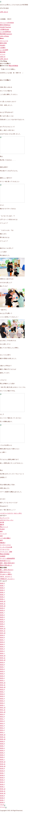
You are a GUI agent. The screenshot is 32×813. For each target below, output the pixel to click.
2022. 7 (2, 691)
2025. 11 (2, 603)
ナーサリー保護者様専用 (7, 558)
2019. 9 (2, 768)
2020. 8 (2, 743)
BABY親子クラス (5, 560)
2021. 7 (2, 719)
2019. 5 (2, 777)
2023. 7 (2, 667)
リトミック (3, 533)
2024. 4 (2, 646)
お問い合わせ (4, 12)
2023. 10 (2, 660)
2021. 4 (2, 725)
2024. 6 (2, 642)
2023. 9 (2, 662)
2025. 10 (2, 606)
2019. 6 (2, 775)
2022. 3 (2, 701)
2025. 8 (2, 610)
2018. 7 (2, 800)
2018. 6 (2, 802)
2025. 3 (2, 621)
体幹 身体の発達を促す (7, 563)
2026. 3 (2, 594)
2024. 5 (2, 644)
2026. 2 (2, 597)
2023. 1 (2, 680)
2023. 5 (2, 671)
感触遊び (2, 542)
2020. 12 (2, 734)
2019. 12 (2, 761)
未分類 (2, 522)
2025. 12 (2, 601)
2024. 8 (2, 637)
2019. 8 (2, 771)
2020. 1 (2, 759)
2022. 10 (2, 687)
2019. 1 (2, 786)
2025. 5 (2, 617)
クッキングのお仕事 (6, 547)
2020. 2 (2, 757)
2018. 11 (2, 791)
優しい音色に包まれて (6, 569)
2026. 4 (2, 592)
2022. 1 (2, 705)
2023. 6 (2, 669)
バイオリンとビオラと (6, 513)
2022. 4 (2, 698)
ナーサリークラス (5, 545)
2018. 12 (2, 789)
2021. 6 (2, 721)
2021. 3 (2, 728)
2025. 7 (2, 612)
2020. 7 (2, 746)
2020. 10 (2, 739)
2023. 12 (2, 655)
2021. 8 (2, 716)
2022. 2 (2, 703)
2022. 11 (2, 685)
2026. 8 (2, 583)
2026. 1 (2, 599)
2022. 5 (2, 696)
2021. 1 (2, 732)
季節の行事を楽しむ (6, 565)
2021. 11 (2, 709)
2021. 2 (2, 730)
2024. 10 (2, 633)
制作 (1, 531)
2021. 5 (2, 723)
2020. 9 (2, 741)
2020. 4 (2, 752)
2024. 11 (2, 630)
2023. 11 (2, 658)
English (2, 529)
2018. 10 (2, 793)
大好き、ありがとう (6, 576)
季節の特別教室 (13, 65)
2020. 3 (2, 755)
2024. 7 (2, 640)
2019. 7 (2, 773)
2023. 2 (2, 678)
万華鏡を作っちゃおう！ (7, 579)
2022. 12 (2, 682)
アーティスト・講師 (6, 551)
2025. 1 (2, 626)
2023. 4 (2, 673)
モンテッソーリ (4, 518)
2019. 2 (2, 784)
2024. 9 (2, 635)
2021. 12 (2, 707)
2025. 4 (2, 619)
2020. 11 (2, 737)
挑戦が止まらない (5, 572)
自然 (1, 536)
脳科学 (2, 524)
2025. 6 (2, 615)
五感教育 (2, 556)
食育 (1, 540)
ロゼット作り (18, 513)
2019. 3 (2, 782)
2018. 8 (2, 798)
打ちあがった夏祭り (6, 574)
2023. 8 (2, 664)
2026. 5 (2, 590)
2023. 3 (2, 676)
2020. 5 (2, 750)
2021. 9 (2, 714)
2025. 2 (2, 624)
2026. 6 (2, 588)
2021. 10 (2, 712)
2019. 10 (2, 766)
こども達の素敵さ (5, 538)
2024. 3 (2, 649)
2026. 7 (2, 585)
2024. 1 (2, 653)
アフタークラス (4, 549)
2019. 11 (2, 764)
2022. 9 (2, 689)
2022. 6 (2, 694)
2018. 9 (2, 795)
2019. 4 (2, 780)
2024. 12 (2, 628)
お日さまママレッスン (6, 520)
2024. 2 (2, 651)
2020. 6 (2, 748)
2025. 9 (2, 608)
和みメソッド (4, 527)
